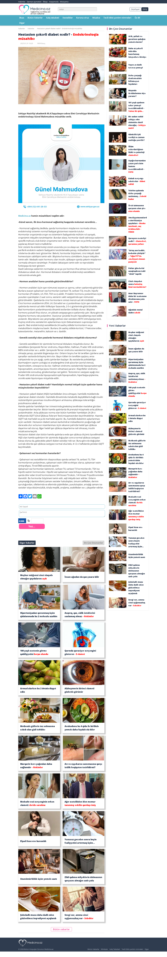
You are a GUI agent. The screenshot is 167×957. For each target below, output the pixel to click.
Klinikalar (104, 949)
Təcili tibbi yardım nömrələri (117, 17)
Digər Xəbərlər (27, 542)
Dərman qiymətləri (34, 2)
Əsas (21, 17)
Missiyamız (64, 2)
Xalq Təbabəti (114, 949)
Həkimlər (21, 2)
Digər (22, 22)
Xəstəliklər (67, 17)
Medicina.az (24, 215)
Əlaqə (45, 2)
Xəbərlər (21, 28)
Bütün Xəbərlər (35, 17)
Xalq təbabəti (52, 17)
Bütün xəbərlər (61, 929)
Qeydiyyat (135, 9)
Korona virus (82, 17)
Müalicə (96, 17)
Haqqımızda (53, 2)
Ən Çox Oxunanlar (93, 542)
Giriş (145, 9)
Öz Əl (137, 17)
